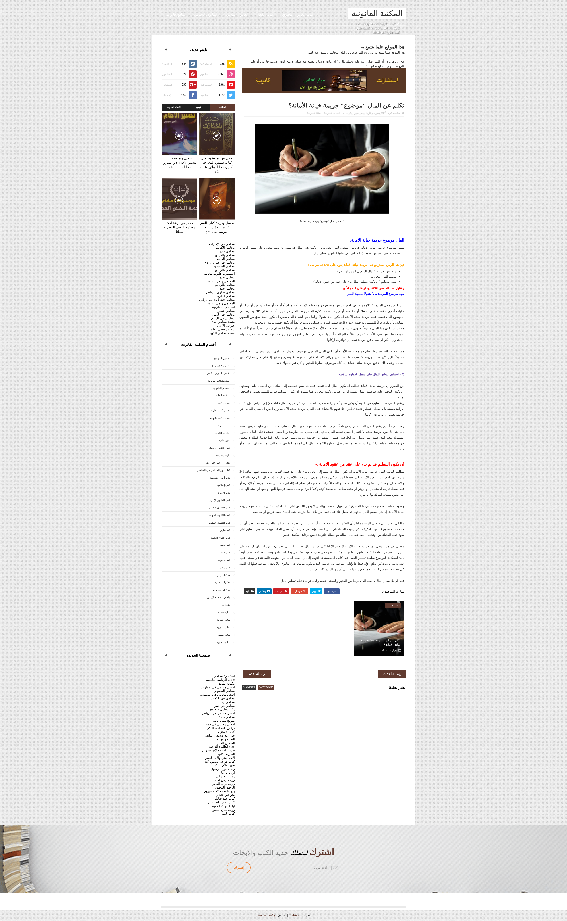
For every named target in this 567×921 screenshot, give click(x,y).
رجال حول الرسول (223, 769)
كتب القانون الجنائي (219, 507)
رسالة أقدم (257, 674)
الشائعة (222, 107)
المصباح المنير (226, 743)
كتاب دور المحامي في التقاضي (213, 470)
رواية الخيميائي (225, 776)
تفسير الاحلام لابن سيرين (218, 750)
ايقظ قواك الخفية (223, 806)
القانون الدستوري (220, 365)
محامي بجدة (227, 717)
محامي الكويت (225, 247)
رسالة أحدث (392, 674)
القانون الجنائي (205, 14)
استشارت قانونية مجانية (219, 273)
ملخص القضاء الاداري (218, 597)
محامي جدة (227, 251)
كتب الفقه (265, 14)
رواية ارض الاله (225, 780)
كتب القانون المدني (219, 522)
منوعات (226, 604)
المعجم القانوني (221, 388)
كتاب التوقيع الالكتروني (217, 462)
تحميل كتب (224, 403)
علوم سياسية (223, 455)
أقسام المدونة (174, 107)
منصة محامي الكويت (221, 333)
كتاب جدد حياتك (225, 798)
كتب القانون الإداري (219, 500)
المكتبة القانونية (377, 13)
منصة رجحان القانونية (221, 329)
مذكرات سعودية (221, 589)
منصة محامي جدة (223, 322)
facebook (266, 687)
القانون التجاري (222, 358)
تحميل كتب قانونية (220, 418)
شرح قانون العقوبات (219, 447)
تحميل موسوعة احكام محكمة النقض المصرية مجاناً (179, 227)
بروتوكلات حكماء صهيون (219, 791)
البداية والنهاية (226, 739)
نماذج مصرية (223, 642)
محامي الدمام (226, 259)
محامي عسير (226, 311)
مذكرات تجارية (222, 582)
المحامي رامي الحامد (221, 281)
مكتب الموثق (226, 683)
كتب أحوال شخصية (220, 477)
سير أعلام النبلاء (224, 765)
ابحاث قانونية (332, 113)
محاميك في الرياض (222, 318)
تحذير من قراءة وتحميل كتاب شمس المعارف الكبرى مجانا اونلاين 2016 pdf (217, 164)
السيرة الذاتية (226, 754)
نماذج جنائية (223, 612)
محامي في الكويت (223, 698)
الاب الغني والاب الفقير (220, 758)
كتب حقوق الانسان (220, 537)
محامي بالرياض (225, 255)
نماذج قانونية (175, 14)
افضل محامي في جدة (220, 724)
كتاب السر (228, 813)
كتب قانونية (224, 560)
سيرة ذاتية (224, 440)
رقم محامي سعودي (222, 709)
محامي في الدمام (223, 314)
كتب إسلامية (223, 485)
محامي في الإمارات (222, 244)
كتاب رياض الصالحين (221, 802)
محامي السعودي (224, 691)
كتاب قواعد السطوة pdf (219, 761)
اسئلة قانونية (314, 113)
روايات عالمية (222, 432)
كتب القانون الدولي (219, 515)
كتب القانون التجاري (297, 14)
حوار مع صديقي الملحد (220, 735)
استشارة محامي (224, 676)
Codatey (294, 915)
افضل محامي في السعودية (217, 694)
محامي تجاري (226, 296)
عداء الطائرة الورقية (222, 746)
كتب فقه (225, 552)
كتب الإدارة (224, 492)
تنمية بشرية (224, 425)
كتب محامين (223, 567)
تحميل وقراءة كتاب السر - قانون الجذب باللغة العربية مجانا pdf (217, 227)
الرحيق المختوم (225, 787)
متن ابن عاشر (226, 795)
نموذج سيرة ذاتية (224, 720)
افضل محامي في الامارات (218, 687)
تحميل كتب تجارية (220, 410)
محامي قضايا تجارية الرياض (217, 299)
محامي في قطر (224, 706)
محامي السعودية (224, 266)
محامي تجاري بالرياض (220, 292)
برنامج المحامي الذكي (220, 728)
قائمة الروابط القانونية (220, 679)
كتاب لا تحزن (226, 731)
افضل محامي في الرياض (218, 713)
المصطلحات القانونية (219, 380)
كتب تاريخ (224, 530)
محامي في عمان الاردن (219, 262)
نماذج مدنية (224, 634)
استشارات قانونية (223, 307)
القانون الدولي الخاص (218, 373)
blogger (249, 687)
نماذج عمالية (223, 619)
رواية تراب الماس (223, 783)
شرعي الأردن (226, 325)
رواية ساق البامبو (224, 810)
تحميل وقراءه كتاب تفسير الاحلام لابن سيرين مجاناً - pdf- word (179, 162)
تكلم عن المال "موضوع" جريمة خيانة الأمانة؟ (381, 643)
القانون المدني (237, 14)
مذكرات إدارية (222, 575)
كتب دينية (225, 545)
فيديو (198, 107)
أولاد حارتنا (228, 772)
